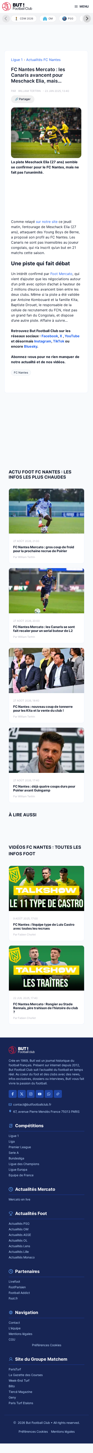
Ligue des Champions (24, 1164)
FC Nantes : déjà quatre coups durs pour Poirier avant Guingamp (44, 788)
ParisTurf (15, 1369)
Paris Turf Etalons (21, 1403)
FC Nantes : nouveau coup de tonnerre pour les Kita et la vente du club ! (43, 709)
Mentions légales (20, 1334)
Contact (14, 1322)
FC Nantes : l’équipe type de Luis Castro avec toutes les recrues (43, 926)
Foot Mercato (61, 274)
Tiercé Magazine (20, 1392)
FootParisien (17, 1287)
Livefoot (14, 1281)
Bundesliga (16, 1158)
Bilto (12, 1386)
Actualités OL (18, 1240)
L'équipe (15, 1328)
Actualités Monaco (22, 1257)
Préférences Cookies (46, 1345)
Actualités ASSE (20, 1235)
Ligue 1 (16, 60)
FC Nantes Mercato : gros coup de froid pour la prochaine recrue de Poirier (43, 549)
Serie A (14, 1152)
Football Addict (19, 1293)
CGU (12, 1339)
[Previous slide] (6, 18)
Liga (12, 1141)
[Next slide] (87, 18)
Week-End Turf (19, 1380)
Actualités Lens (19, 1246)
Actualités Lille (19, 1251)
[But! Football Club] (17, 6)
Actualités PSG (19, 1223)
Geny (12, 1397)
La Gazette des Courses (26, 1375)
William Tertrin (29, 91)
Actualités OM (18, 1229)
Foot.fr (13, 1298)
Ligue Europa (18, 1169)
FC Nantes (21, 372)
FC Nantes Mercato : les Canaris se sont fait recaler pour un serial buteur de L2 (44, 629)
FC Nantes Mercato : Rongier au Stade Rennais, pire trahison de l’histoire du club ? (45, 1008)
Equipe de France (21, 1175)
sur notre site (47, 221)
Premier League (20, 1147)
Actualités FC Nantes (43, 60)
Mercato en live (19, 1199)
